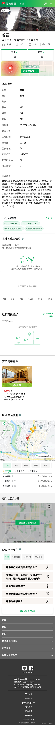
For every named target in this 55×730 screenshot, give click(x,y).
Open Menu (51, 3)
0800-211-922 (34, 679)
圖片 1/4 (5, 10)
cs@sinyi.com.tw (33, 684)
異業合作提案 (28, 719)
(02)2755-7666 (28, 682)
